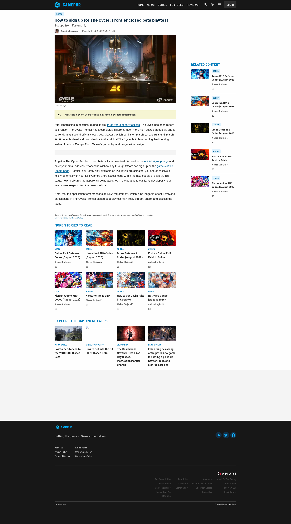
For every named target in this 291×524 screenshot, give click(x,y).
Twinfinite (183, 479)
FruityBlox (207, 492)
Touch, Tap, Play (163, 492)
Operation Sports (204, 487)
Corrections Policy (84, 456)
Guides (162, 5)
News (151, 5)
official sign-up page (156, 161)
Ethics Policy (81, 447)
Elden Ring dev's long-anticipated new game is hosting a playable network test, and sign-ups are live (162, 356)
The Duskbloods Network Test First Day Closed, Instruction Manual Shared (128, 356)
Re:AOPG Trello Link (98, 295)
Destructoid (230, 483)
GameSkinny (182, 487)
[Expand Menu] (220, 4)
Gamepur (207, 479)
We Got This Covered (202, 483)
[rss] (219, 435)
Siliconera (183, 483)
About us (59, 447)
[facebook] (233, 435)
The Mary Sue (230, 487)
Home (140, 5)
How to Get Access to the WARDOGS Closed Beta (68, 353)
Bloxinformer (230, 492)
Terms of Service (62, 456)
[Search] (205, 4)
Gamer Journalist (163, 487)
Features (177, 5)
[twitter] (226, 435)
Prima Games (165, 483)
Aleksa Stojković (63, 262)
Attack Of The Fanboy (226, 479)
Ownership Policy (83, 452)
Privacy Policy (61, 452)
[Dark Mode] (212, 4)
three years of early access (123, 124)
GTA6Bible (166, 496)
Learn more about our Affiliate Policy (69, 218)
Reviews (193, 5)
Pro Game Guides (163, 479)
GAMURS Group (230, 504)
